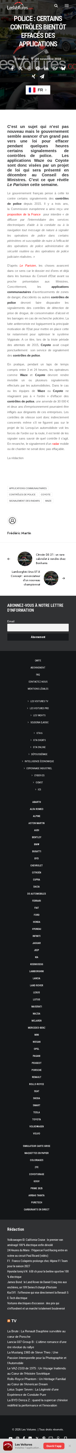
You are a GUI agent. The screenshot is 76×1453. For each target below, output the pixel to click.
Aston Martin (37, 823)
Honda (36, 922)
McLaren (37, 1020)
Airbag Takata (37, 1195)
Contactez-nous (38, 681)
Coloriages (36, 1160)
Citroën (36, 872)
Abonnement (38, 667)
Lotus (36, 999)
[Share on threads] (29, 68)
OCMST (39, 782)
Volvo (36, 1133)
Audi (36, 830)
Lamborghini (36, 971)
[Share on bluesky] (63, 68)
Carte (38, 660)
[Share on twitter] (21, 68)
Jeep (36, 950)
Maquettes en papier (37, 1153)
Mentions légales (38, 688)
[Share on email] (42, 76)
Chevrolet (36, 865)
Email (10, 621)
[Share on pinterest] (38, 68)
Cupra (36, 879)
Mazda (36, 1013)
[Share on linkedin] (46, 68)
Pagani (36, 1056)
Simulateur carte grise (36, 1146)
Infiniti (37, 936)
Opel (36, 1049)
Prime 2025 (37, 1188)
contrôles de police (22, 494)
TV (13, 1321)
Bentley (36, 837)
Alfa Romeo (36, 809)
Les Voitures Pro (39, 708)
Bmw (36, 844)
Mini (36, 1034)
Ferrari (36, 900)
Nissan (37, 1041)
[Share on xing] (34, 76)
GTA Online (39, 747)
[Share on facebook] (12, 68)
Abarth (36, 802)
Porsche (37, 1070)
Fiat (36, 907)
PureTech (36, 1202)
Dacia (36, 886)
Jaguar (36, 943)
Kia (36, 957)
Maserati (36, 1006)
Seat (36, 1091)
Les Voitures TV (39, 701)
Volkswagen (36, 1126)
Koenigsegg (36, 964)
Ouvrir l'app (53, 1446)
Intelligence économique (39, 761)
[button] (66, 5)
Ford (37, 915)
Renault (36, 1077)
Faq (38, 674)
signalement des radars (24, 501)
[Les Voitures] (20, 5)
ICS (39, 789)
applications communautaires (28, 488)
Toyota (36, 1119)
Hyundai (36, 929)
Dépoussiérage (39, 754)
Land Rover (36, 985)
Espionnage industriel (39, 768)
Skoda (36, 1098)
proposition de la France (24, 214)
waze (48, 501)
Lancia (36, 978)
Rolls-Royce (36, 1084)
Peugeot (37, 1063)
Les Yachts (39, 715)
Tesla (36, 1112)
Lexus (36, 992)
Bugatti (36, 851)
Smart (36, 1105)
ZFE (37, 1167)
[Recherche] (54, 5)
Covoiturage (36, 1174)
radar (55, 443)
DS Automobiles (36, 893)
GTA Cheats (39, 740)
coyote (45, 494)
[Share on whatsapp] (55, 68)
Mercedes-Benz (36, 1027)
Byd (36, 858)
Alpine (36, 816)
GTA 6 (39, 733)
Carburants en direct (36, 1209)
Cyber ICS (39, 775)
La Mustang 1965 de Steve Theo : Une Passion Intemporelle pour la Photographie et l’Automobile (36, 1358)
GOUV (37, 1181)
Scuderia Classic (39, 722)
